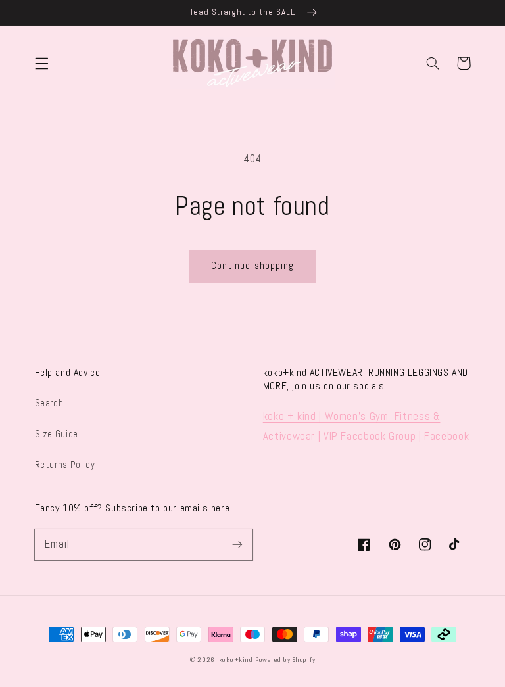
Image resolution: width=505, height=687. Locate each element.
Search (49, 403)
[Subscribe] (237, 544)
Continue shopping (252, 265)
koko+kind (236, 659)
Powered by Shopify (285, 659)
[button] (41, 63)
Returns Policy (65, 465)
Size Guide (56, 434)
